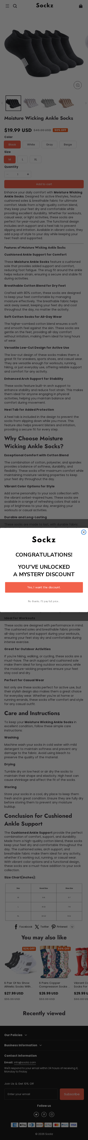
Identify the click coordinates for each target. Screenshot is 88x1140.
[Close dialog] (83, 532)
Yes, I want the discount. (44, 587)
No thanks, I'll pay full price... (44, 601)
